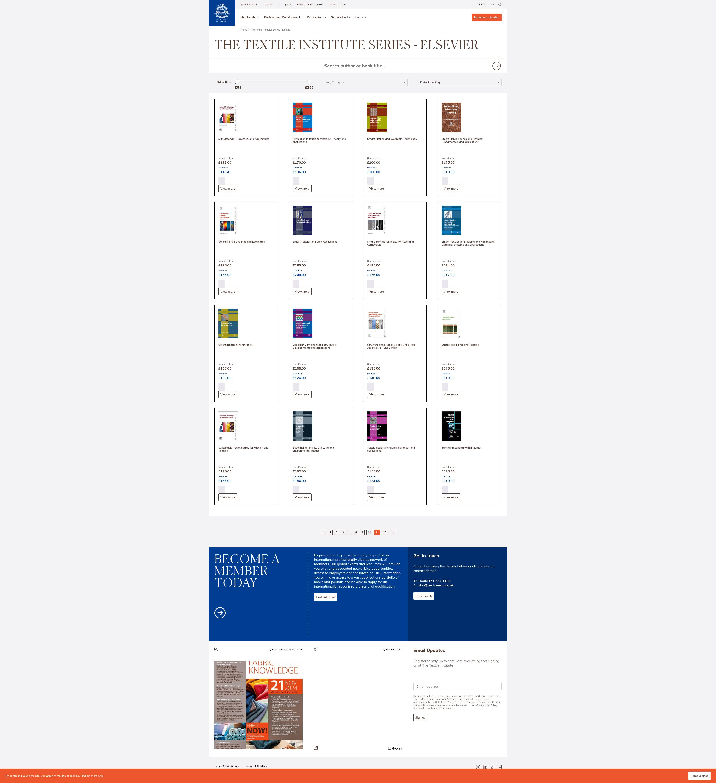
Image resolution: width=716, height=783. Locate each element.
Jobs (288, 4)
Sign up (420, 717)
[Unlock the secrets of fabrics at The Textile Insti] (258, 705)
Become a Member (487, 17)
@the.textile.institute (286, 649)
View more (227, 188)
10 (369, 532)
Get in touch (423, 596)
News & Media (250, 4)
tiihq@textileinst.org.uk (435, 585)
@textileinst (392, 649)
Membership (249, 17)
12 (385, 532)
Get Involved (339, 17)
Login (482, 4)
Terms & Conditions (226, 766)
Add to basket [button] (221, 181)
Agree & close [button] (699, 776)
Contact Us (338, 4)
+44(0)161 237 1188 (434, 581)
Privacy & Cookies (256, 766)
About (269, 4)
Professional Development (282, 17)
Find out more (325, 597)
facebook (395, 747)
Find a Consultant (310, 4)
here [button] (100, 775)
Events (359, 17)
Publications (315, 17)
